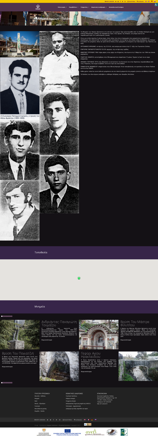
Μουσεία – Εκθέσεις (40, 396)
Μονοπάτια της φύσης (40, 408)
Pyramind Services (64, 425)
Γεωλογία (37, 406)
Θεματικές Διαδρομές (98, 7)
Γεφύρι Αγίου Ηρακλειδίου (90, 355)
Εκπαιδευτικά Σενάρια (116, 7)
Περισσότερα (47, 340)
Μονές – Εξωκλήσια (40, 403)
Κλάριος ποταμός (70, 398)
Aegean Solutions (52, 425)
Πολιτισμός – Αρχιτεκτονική (73, 406)
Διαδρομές (141, 1)
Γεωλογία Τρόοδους (71, 396)
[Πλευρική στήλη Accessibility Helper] (156, 4)
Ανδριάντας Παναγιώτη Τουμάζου (59, 323)
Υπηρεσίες (84, 7)
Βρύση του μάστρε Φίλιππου (135, 323)
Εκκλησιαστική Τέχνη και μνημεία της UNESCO (78, 403)
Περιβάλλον (73, 7)
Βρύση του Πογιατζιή (18, 353)
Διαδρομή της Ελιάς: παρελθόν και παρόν (77, 408)
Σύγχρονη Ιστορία (71, 401)
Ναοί (36, 401)
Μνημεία (37, 398)
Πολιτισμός (61, 7)
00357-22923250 (110, 1)
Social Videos (132, 1)
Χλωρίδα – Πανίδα (39, 411)
